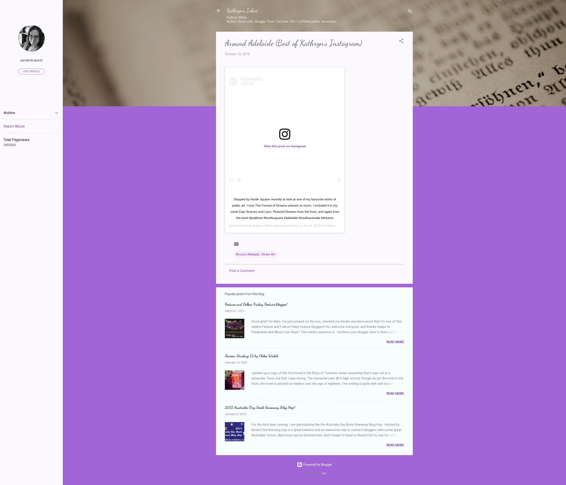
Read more (395, 342)
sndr (324, 473)
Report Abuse (14, 126)
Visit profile (31, 71)
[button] (401, 41)
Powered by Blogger (317, 465)
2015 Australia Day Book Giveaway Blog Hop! (260, 407)
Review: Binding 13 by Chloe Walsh (251, 355)
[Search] (410, 12)
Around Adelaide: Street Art (255, 254)
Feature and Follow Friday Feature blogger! (256, 304)
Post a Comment (241, 271)
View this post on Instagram (285, 146)
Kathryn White (263, 225)
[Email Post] (236, 245)
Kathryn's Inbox (242, 10)
